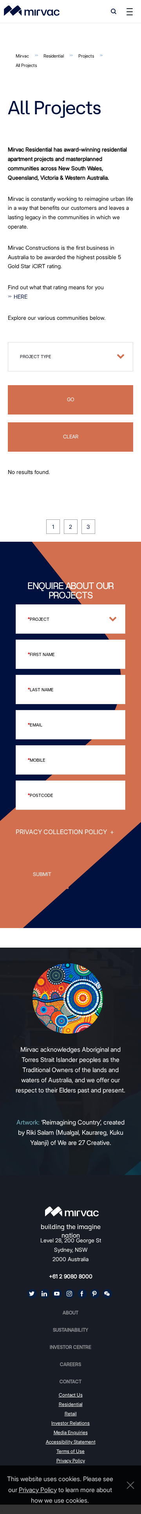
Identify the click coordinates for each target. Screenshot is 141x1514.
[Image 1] (32, 10)
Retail (71, 1414)
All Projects (26, 65)
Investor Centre (70, 1347)
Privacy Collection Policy (65, 832)
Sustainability (70, 1329)
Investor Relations (70, 1423)
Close (128, 1485)
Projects (86, 56)
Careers (70, 1364)
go (70, 399)
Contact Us (71, 1395)
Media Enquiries (71, 1432)
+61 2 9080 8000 (70, 1276)
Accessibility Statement (71, 1442)
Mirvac (22, 56)
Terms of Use (70, 1451)
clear (70, 437)
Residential (53, 56)
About (70, 1312)
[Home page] (72, 1211)
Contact (70, 1381)
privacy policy (38, 1490)
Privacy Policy (70, 1461)
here (20, 296)
